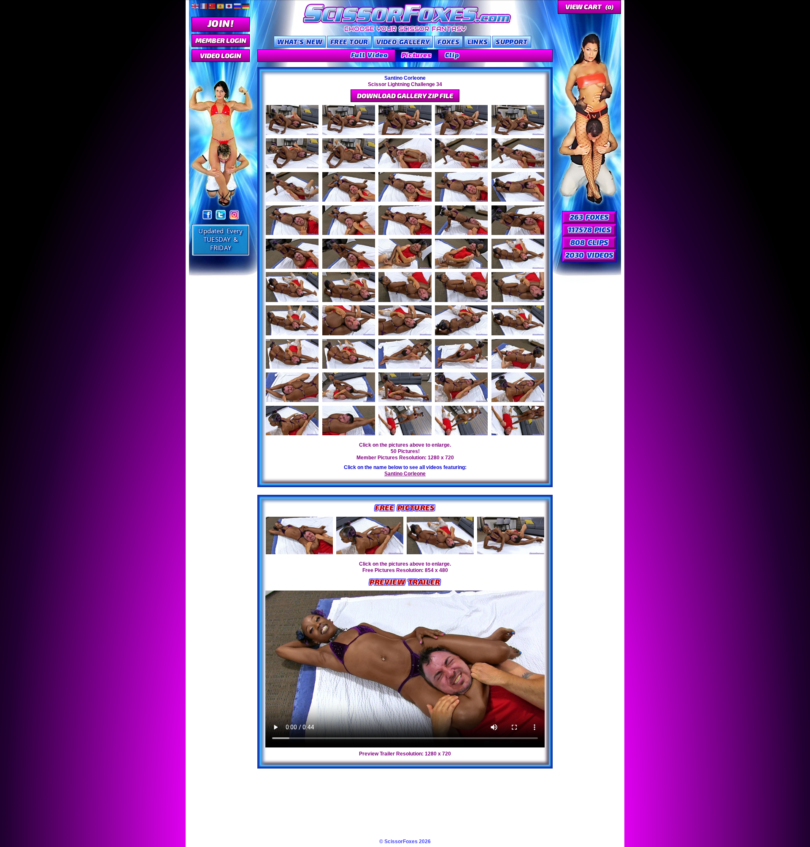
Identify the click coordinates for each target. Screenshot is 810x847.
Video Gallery (403, 42)
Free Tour (349, 42)
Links (477, 42)
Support (511, 42)
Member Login (220, 40)
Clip (452, 55)
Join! (221, 23)
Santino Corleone (405, 474)
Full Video (369, 55)
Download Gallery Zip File (405, 96)
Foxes (448, 42)
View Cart (589, 7)
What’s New (299, 42)
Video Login (220, 55)
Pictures (417, 55)
